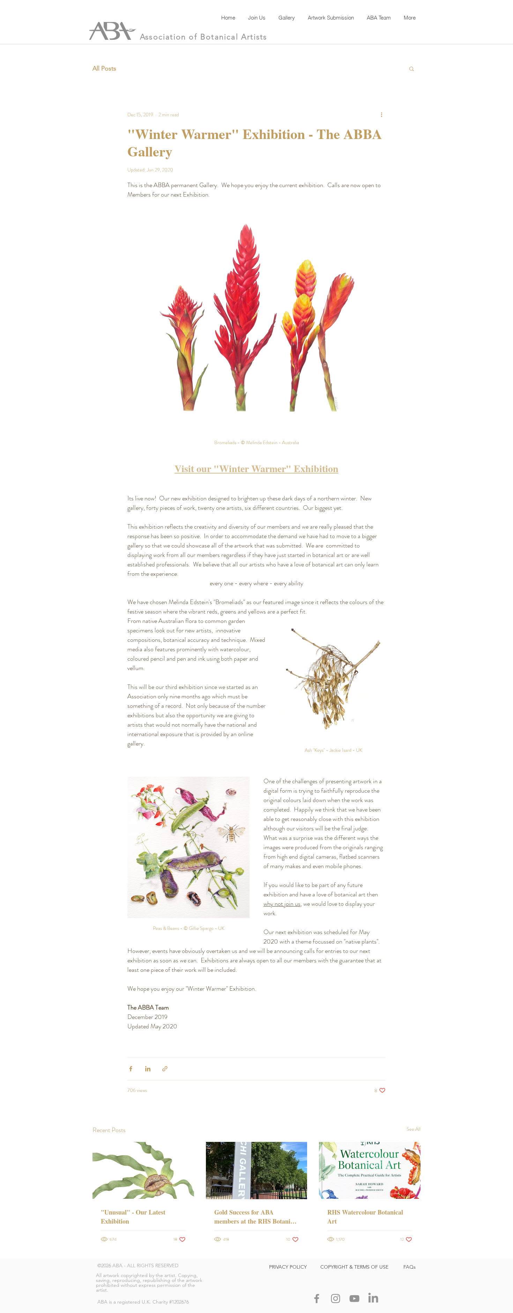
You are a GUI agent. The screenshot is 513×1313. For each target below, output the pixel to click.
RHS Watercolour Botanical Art (365, 1217)
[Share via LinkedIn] (147, 1068)
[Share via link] (165, 1068)
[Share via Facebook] (130, 1068)
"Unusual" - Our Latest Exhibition (133, 1217)
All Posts (104, 68)
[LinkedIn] (373, 1298)
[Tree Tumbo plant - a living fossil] (143, 1170)
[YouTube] (354, 1298)
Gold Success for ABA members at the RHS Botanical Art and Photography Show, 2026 (256, 1217)
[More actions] (381, 114)
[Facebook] (317, 1298)
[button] (411, 68)
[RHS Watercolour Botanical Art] (370, 1170)
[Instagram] (335, 1298)
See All (414, 1128)
